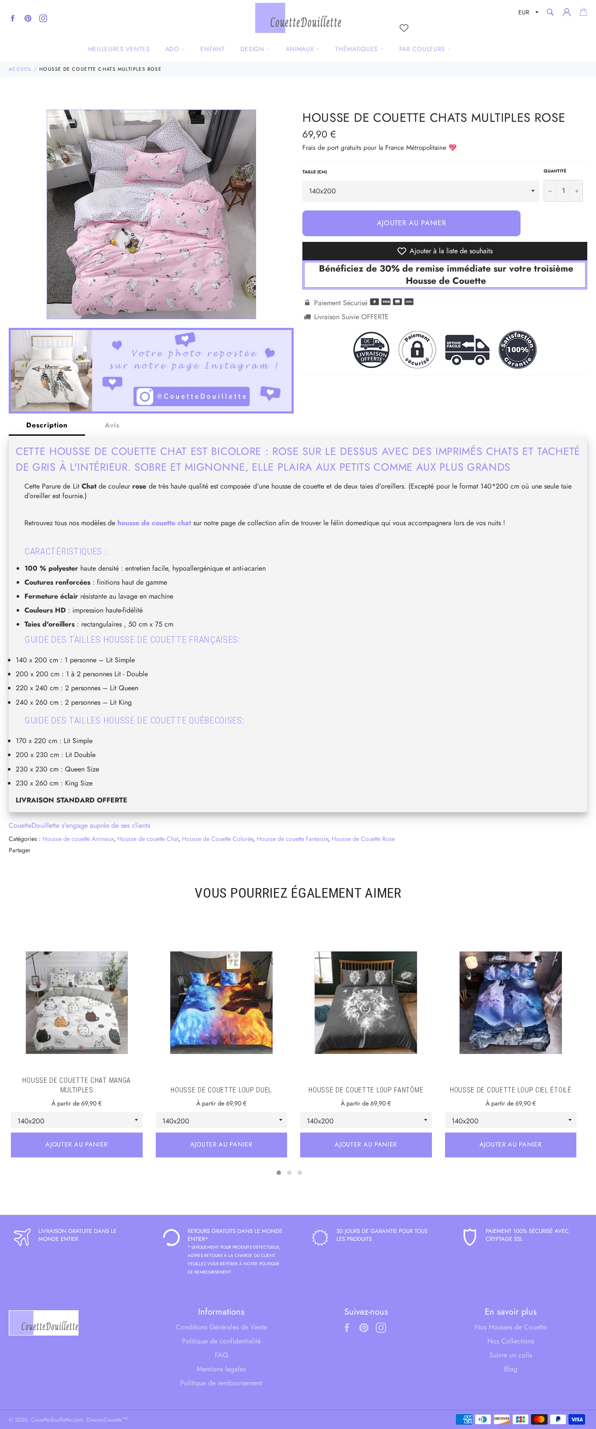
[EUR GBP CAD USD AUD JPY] (527, 14)
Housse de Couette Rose (363, 838)
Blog (510, 1369)
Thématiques (357, 49)
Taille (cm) (314, 172)
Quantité (555, 171)
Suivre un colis (510, 1355)
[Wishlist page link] (404, 28)
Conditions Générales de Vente (221, 1327)
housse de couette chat (154, 523)
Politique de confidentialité (221, 1341)
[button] (279, 1172)
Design (253, 49)
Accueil (20, 68)
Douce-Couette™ (107, 1419)
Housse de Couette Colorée (217, 838)
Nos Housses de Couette (511, 1327)
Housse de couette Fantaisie (292, 838)
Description (47, 425)
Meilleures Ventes (119, 49)
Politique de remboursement (221, 1383)
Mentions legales (221, 1369)
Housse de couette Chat (147, 838)
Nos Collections (510, 1341)
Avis (112, 425)
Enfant (212, 49)
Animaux (301, 49)
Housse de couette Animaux (78, 838)
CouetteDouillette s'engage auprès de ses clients (79, 825)
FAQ (221, 1355)
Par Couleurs (423, 49)
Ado (173, 49)
